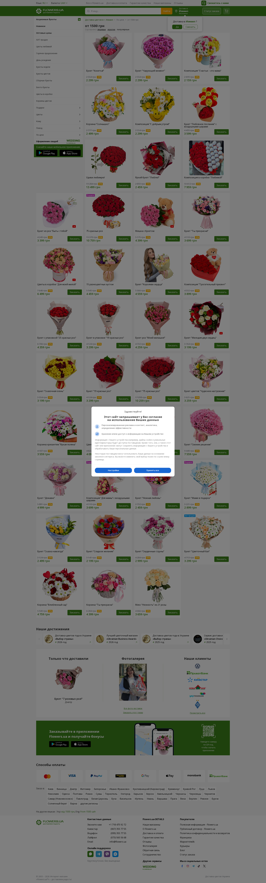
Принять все (152, 470)
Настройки (113, 470)
